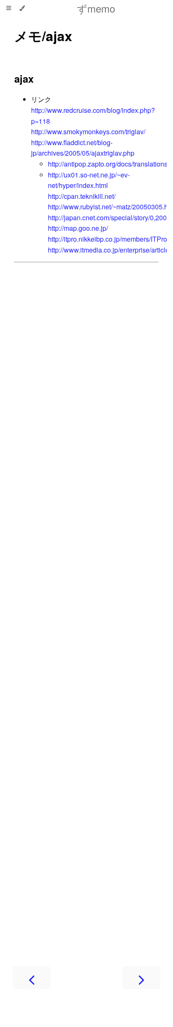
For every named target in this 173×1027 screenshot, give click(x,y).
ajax (24, 78)
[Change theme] (22, 8)
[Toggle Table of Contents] (8, 8)
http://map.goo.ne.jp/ (78, 228)
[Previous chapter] (31, 977)
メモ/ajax (43, 35)
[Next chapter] (141, 977)
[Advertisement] (86, 605)
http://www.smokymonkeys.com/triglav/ (88, 131)
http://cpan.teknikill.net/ (81, 196)
